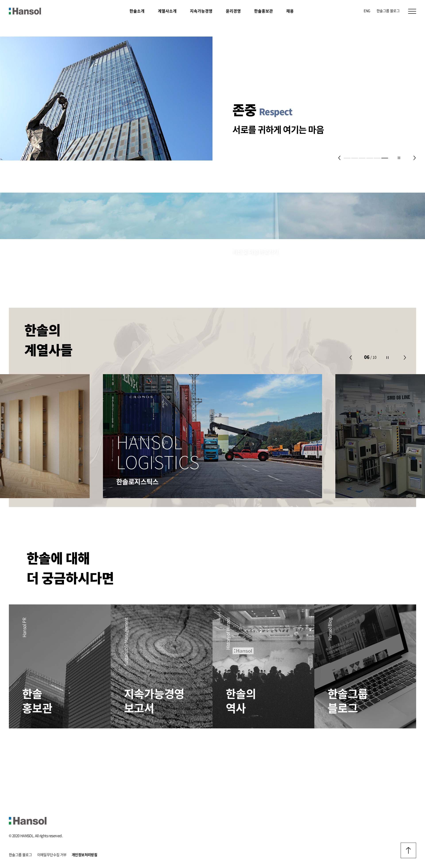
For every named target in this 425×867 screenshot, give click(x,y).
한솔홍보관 (263, 11)
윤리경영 (233, 11)
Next (414, 158)
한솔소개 (137, 11)
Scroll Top (408, 850)
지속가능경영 (201, 11)
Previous (339, 158)
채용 (290, 11)
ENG (367, 10)
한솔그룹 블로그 (388, 10)
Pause (399, 158)
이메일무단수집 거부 (52, 855)
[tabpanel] (212, 99)
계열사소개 (167, 11)
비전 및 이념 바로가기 (255, 252)
